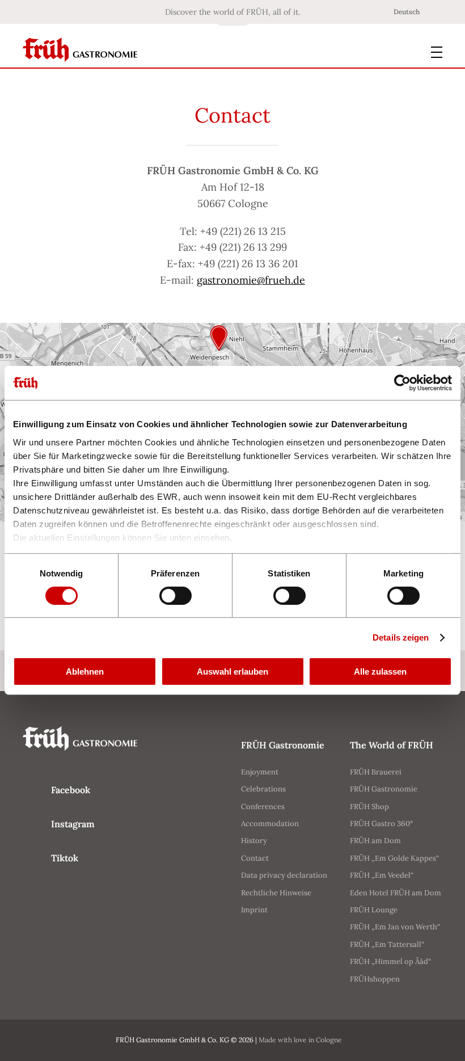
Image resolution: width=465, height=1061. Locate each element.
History (254, 840)
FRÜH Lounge (374, 910)
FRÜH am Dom (375, 840)
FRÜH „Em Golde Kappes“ (394, 858)
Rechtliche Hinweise (276, 893)
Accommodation (270, 823)
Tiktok (64, 858)
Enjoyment (259, 772)
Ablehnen (85, 671)
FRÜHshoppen (375, 979)
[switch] (175, 596)
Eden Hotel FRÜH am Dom (395, 893)
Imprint (254, 910)
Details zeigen (401, 637)
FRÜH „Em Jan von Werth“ (395, 927)
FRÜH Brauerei (375, 772)
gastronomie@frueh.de (251, 280)
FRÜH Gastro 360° (381, 823)
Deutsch (407, 11)
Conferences (263, 806)
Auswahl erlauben (232, 671)
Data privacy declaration (284, 875)
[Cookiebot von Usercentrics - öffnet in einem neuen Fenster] (402, 382)
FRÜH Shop (369, 806)
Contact (255, 858)
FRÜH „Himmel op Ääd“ (390, 961)
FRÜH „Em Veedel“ (381, 875)
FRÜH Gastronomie (383, 789)
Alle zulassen (380, 671)
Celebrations (263, 789)
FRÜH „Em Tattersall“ (387, 944)
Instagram (73, 824)
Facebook (70, 789)
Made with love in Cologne (300, 1040)
